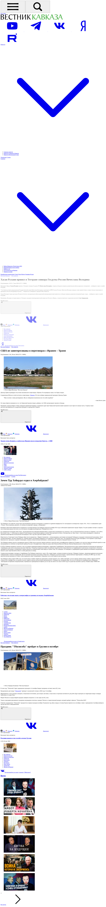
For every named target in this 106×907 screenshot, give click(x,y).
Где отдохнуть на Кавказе (10, 270)
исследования (7, 620)
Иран (5, 464)
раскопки (6, 624)
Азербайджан (7, 622)
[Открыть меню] (13, 7)
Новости (10, 325)
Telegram (17, 325)
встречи (6, 621)
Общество (6, 333)
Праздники (7, 760)
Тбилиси (6, 761)
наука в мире (7, 632)
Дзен (4, 325)
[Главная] (32, 19)
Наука (5, 615)
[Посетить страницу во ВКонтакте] (59, 31)
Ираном (32, 395)
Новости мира (7, 460)
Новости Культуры (9, 757)
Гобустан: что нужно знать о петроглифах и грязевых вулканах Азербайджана (27, 595)
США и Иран (7, 469)
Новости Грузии (8, 755)
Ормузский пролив (9, 467)
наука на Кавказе (8, 629)
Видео (23, 274)
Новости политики (9, 334)
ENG (4, 13)
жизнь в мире (7, 635)
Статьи (9, 157)
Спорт (16, 274)
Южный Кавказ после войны (11, 267)
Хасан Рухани (7, 340)
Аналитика (4, 157)
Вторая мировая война (10, 625)
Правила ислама (8, 271)
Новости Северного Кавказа (11, 153)
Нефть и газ (7, 269)
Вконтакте (46, 325)
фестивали (6, 762)
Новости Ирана (8, 330)
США (5, 465)
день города (7, 764)
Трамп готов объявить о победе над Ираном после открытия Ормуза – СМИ (26, 441)
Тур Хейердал (7, 636)
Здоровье (27, 274)
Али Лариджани (8, 336)
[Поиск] (37, 7)
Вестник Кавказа (5, 275)
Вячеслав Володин (9, 337)
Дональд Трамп (8, 468)
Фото (19, 274)
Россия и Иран (7, 338)
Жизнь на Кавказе (8, 628)
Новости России (8, 331)
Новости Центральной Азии (11, 154)
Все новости (14, 275)
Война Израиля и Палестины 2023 (13, 266)
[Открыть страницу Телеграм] (36, 31)
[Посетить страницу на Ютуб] (12, 31)
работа (5, 631)
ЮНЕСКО (6, 618)
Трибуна (6, 634)
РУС (2, 13)
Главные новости (8, 152)
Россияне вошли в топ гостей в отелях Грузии (16, 738)
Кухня (32, 274)
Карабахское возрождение (7, 274)
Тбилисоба (18, 691)
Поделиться (27, 313)
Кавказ (5, 617)
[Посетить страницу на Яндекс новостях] (83, 31)
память (5, 627)
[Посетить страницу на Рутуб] (12, 43)
